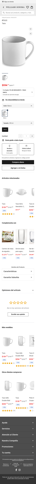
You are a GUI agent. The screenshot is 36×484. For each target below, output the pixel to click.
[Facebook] (16, 470)
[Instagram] (20, 470)
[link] (8, 198)
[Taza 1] (5, 77)
